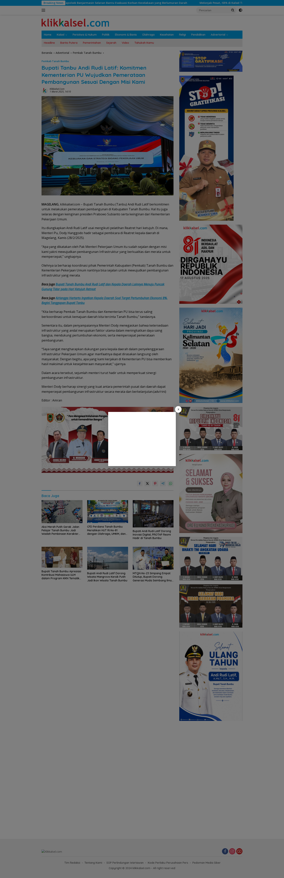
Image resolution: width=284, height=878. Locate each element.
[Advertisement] (142, 439)
